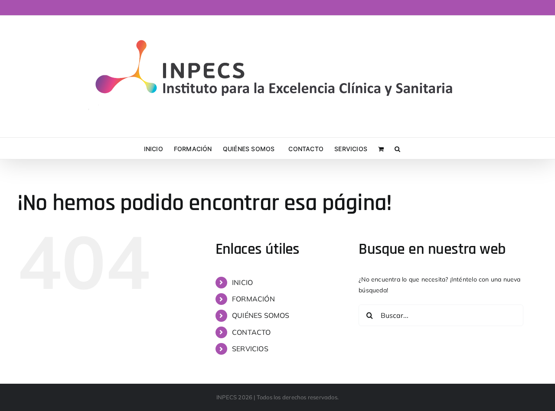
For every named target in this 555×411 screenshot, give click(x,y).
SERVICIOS (250, 348)
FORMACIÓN (253, 298)
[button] (397, 148)
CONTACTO (251, 332)
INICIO (242, 282)
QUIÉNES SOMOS (261, 315)
